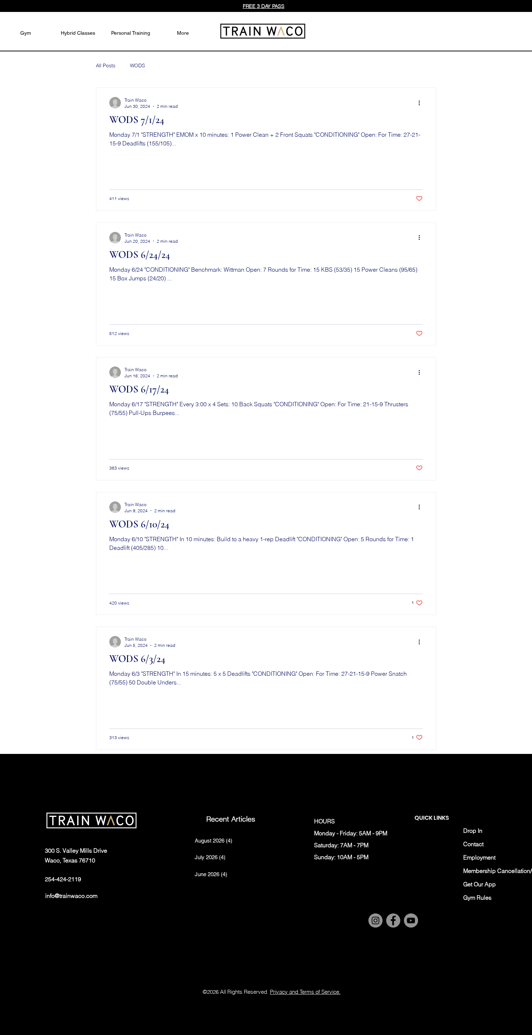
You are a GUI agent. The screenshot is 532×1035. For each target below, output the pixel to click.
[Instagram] (375, 920)
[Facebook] (393, 920)
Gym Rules (477, 897)
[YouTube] (411, 920)
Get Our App (479, 884)
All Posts (105, 65)
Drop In (472, 830)
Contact (473, 844)
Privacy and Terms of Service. (305, 991)
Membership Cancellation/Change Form (488, 870)
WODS (137, 65)
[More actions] (421, 102)
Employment (479, 857)
